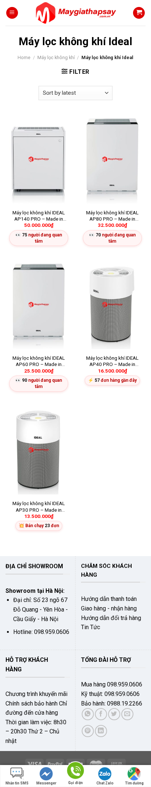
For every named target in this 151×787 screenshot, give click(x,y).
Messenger (46, 783)
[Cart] (139, 13)
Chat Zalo (105, 783)
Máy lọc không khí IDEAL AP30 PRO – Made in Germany (38, 506)
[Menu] (12, 13)
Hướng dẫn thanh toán (109, 598)
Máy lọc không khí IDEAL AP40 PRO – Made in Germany (112, 361)
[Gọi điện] (75, 771)
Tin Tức (90, 627)
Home (24, 57)
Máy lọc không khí (56, 57)
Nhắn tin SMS (17, 783)
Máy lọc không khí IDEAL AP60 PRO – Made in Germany (38, 361)
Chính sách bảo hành (31, 703)
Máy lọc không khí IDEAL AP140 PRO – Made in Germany (38, 216)
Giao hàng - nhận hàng (109, 608)
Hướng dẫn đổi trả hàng (111, 617)
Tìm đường (134, 783)
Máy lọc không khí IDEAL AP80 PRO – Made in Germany (112, 216)
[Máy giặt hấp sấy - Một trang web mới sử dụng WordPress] (75, 13)
